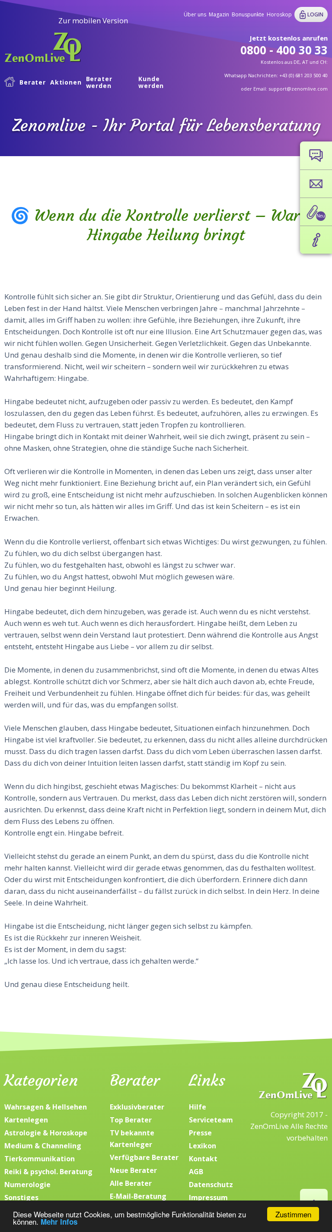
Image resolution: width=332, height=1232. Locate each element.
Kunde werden (151, 82)
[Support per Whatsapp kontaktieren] (316, 155)
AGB (196, 1171)
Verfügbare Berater (144, 1157)
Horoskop (279, 14)
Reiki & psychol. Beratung (48, 1171)
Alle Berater (131, 1183)
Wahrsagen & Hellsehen (45, 1107)
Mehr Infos (59, 1221)
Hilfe (197, 1107)
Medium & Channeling (42, 1145)
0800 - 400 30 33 (284, 50)
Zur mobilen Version (93, 20)
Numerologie (27, 1184)
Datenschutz (211, 1184)
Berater (32, 82)
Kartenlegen (26, 1120)
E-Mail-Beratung (138, 1196)
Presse (200, 1133)
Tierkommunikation (39, 1158)
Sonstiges (21, 1197)
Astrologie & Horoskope (45, 1133)
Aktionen (66, 82)
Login (315, 14)
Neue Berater (133, 1170)
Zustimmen (293, 1214)
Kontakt (203, 1158)
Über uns (195, 14)
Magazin (219, 14)
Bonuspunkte (248, 14)
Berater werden (99, 82)
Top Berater (131, 1120)
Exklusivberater (137, 1107)
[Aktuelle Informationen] (316, 240)
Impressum (208, 1197)
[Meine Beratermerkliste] (316, 212)
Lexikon (202, 1145)
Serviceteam (211, 1120)
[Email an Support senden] (316, 184)
